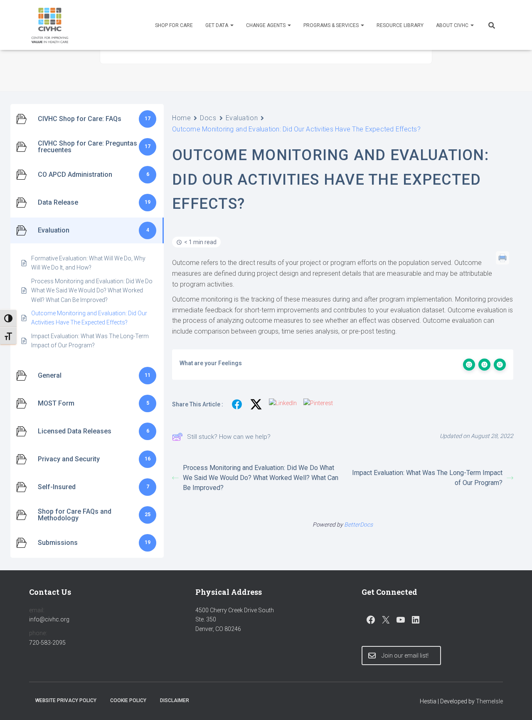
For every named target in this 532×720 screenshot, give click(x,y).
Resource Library (400, 25)
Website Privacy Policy (65, 700)
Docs (208, 118)
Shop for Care (174, 25)
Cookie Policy (128, 700)
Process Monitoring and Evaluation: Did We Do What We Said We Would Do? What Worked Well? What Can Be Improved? (260, 478)
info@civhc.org (49, 619)
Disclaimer (174, 700)
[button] (231, 25)
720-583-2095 (47, 642)
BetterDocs (358, 524)
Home (181, 118)
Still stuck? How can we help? (229, 436)
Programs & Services (331, 25)
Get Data (217, 25)
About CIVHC (453, 25)
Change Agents (266, 25)
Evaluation (242, 118)
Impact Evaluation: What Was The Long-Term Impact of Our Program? (427, 478)
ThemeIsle (489, 701)
